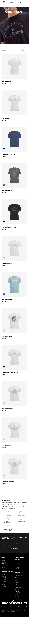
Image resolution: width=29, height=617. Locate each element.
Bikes (3, 557)
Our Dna (4, 579)
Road (3, 560)
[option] (4, 76)
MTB (3, 565)
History (4, 581)
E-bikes (4, 563)
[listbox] (4, 76)
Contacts (5, 586)
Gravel (4, 562)
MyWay (4, 567)
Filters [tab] (14, 46)
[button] (12, 2)
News (3, 574)
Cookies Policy (12, 613)
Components (19, 562)
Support (17, 572)
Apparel (7, 9)
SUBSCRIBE (14, 548)
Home (3, 9)
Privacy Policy (5, 613)
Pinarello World (7, 571)
